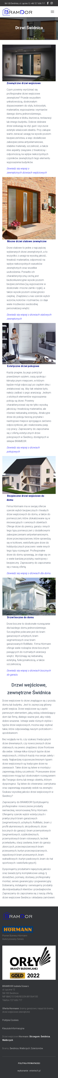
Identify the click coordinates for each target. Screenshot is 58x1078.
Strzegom (34, 1036)
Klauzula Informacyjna (13, 1028)
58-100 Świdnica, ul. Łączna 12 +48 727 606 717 (25, 3)
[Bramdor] (18, 12)
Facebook (48, 3)
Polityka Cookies (10, 1020)
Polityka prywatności (29, 1063)
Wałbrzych (7, 1040)
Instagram (52, 3)
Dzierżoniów (37, 1048)
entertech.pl (35, 1070)
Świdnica (45, 1036)
